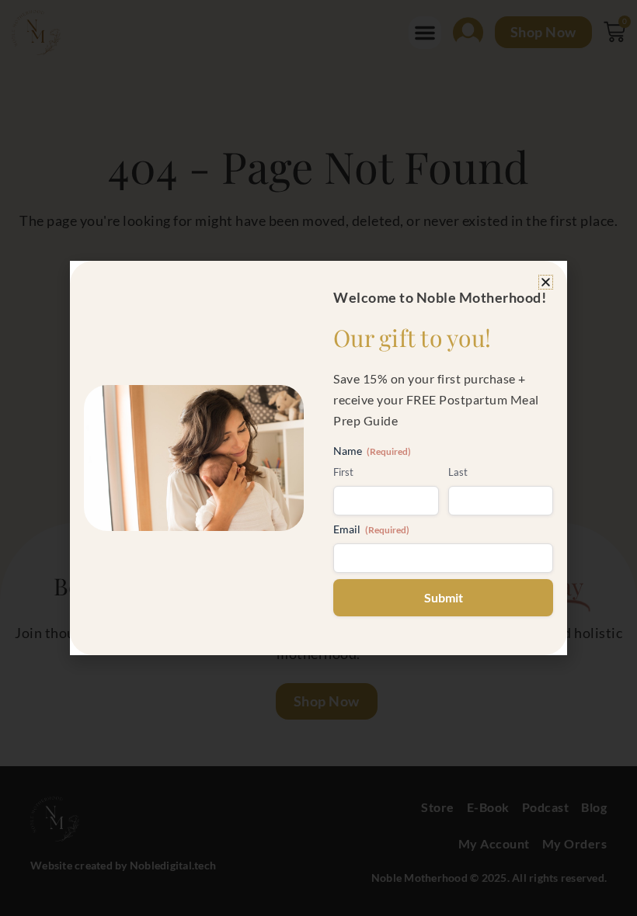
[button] (546, 282)
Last (458, 472)
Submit (443, 597)
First (343, 472)
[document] (318, 458)
